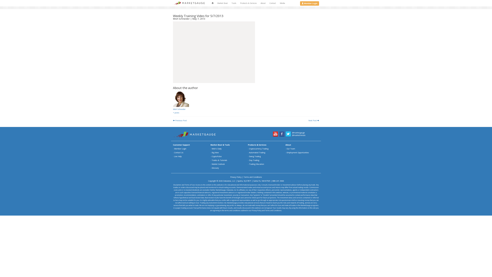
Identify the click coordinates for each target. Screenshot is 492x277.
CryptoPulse (217, 156)
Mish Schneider (179, 109)
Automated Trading (257, 152)
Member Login (180, 148)
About (263, 3)
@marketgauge (298, 132)
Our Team (291, 148)
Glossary (215, 168)
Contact (272, 3)
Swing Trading (255, 156)
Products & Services (248, 3)
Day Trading (254, 160)
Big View (215, 152)
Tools (234, 3)
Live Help (178, 156)
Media (282, 3)
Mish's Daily (217, 148)
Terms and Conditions (253, 177)
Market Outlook (218, 164)
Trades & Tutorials (219, 160)
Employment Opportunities (298, 152)
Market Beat (222, 3)
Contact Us (178, 152)
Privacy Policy (236, 177)
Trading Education (256, 164)
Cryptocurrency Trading (258, 148)
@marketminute (298, 135)
